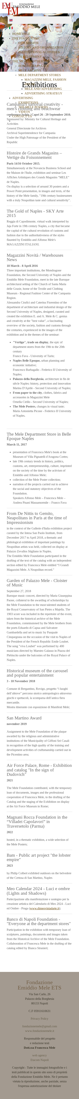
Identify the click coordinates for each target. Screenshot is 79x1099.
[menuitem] (21, 33)
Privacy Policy (39, 1018)
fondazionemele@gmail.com (39, 1026)
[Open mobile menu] (72, 5)
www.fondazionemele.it (39, 1030)
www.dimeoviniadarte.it (44, 908)
